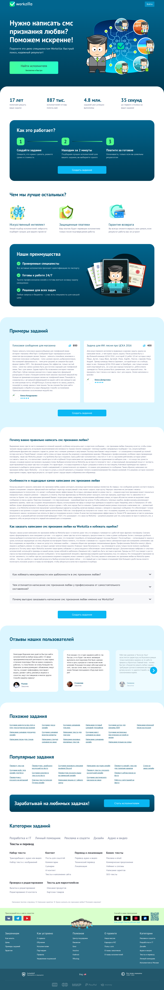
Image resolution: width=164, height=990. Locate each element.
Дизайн (143, 946)
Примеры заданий (12, 946)
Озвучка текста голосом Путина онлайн (42, 781)
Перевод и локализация (88, 852)
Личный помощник (147, 958)
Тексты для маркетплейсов (63, 882)
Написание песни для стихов (21, 739)
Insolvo (76, 950)
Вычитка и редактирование (22, 888)
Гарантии (8, 950)
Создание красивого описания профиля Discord (70, 766)
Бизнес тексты (114, 852)
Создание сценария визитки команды (50, 733)
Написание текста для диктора (72, 733)
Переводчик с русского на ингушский (19, 778)
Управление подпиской (46, 958)
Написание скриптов (115, 870)
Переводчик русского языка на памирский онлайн (69, 774)
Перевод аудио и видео (86, 858)
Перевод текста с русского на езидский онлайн (98, 771)
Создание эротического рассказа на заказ (96, 778)
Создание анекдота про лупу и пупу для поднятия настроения (22, 726)
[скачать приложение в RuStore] (145, 918)
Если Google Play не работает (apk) (127, 922)
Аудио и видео (146, 950)
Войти (149, 4)
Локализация (81, 866)
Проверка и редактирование (26, 882)
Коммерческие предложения (119, 862)
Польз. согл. (109, 946)
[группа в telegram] (17, 918)
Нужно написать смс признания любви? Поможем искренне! (78, 902)
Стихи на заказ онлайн (148, 766)
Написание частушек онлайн (98, 765)
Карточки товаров (55, 892)
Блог (74, 946)
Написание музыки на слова (120, 742)
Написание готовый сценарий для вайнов (94, 726)
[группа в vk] (8, 918)
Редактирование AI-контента (23, 892)
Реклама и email (113, 858)
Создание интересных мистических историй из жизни (118, 735)
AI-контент (50, 870)
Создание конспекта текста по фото (40, 774)
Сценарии (49, 866)
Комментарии (51, 862)
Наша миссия (109, 938)
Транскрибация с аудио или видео (26, 858)
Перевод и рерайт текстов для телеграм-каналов (125, 766)
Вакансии (76, 942)
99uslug (76, 958)
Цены (7, 942)
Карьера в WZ (110, 942)
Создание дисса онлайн (48, 726)
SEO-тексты (111, 874)
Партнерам (41, 950)
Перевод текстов (17, 765)
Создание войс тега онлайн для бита (18, 771)
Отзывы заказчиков (112, 950)
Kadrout (76, 954)
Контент (50, 852)
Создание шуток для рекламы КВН (117, 726)
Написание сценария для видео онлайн (23, 733)
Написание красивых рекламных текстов (71, 740)
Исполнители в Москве (149, 962)
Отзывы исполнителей (113, 954)
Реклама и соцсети (147, 938)
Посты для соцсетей (55, 858)
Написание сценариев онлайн (95, 740)
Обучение (41, 942)
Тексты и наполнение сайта (58, 874)
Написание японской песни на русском (145, 726)
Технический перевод (85, 862)
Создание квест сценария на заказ (93, 733)
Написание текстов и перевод (23, 902)
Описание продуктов (56, 888)
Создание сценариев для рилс (71, 726)
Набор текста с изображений (23, 862)
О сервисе (41, 938)
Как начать (9, 938)
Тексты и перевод (147, 954)
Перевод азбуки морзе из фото (125, 774)
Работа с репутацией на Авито (124, 781)
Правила (40, 954)
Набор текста (17, 852)
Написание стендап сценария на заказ (50, 740)
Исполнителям (43, 946)
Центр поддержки (80, 938)
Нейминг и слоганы (115, 866)
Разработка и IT (146, 942)
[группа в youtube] (27, 918)
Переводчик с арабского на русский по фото (42, 766)
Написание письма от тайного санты (70, 781)
